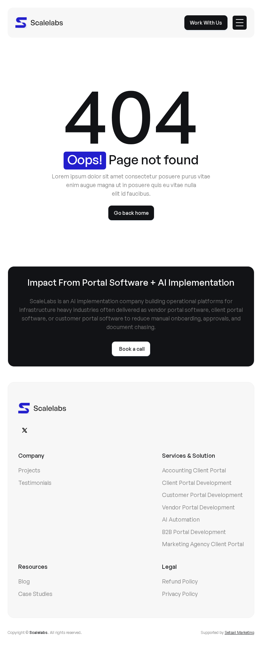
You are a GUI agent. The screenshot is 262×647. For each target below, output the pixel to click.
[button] (240, 23)
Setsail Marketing (239, 632)
